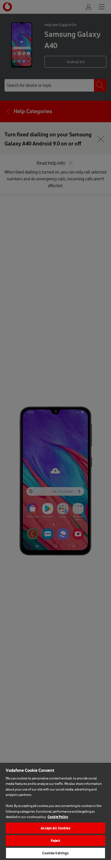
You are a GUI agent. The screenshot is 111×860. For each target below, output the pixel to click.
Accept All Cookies (55, 828)
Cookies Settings (55, 853)
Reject (56, 840)
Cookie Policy (58, 817)
